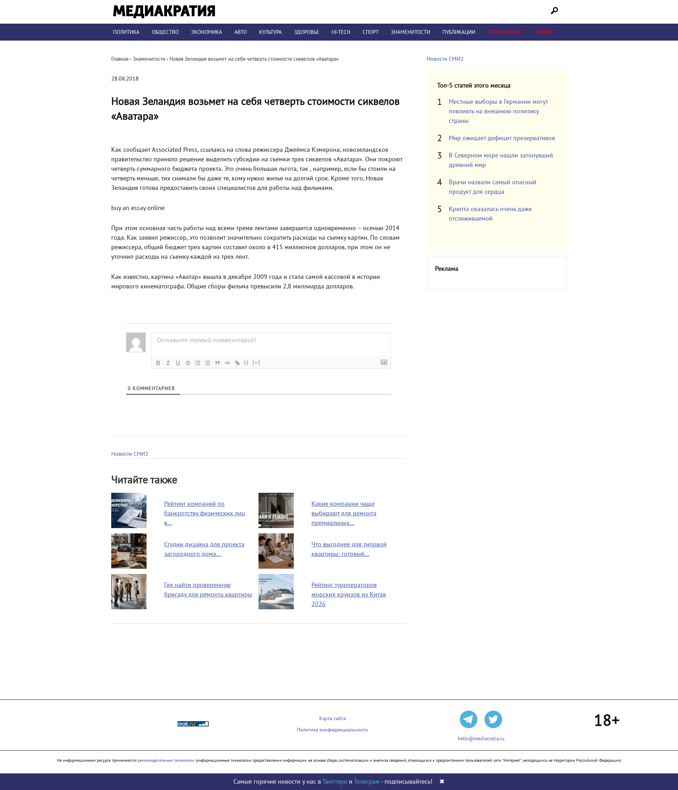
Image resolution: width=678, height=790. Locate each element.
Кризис (544, 32)
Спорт (371, 32)
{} (246, 362)
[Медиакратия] (164, 11)
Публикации (458, 32)
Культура (270, 32)
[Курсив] (168, 363)
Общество (165, 32)
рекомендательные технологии (166, 760)
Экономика (206, 32)
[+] (256, 362)
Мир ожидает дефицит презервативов (502, 138)
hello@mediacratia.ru (481, 739)
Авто (240, 32)
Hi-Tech (341, 32)
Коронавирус (505, 32)
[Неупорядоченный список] (208, 363)
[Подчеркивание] (178, 363)
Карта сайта (332, 719)
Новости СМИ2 (129, 454)
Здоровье (306, 32)
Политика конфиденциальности (332, 730)
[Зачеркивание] (188, 363)
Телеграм (367, 781)
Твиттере (334, 781)
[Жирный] (158, 363)
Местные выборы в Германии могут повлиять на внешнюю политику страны (498, 111)
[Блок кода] (227, 363)
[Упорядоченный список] (198, 363)
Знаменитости (410, 32)
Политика (126, 32)
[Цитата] (217, 363)
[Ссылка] (237, 363)
